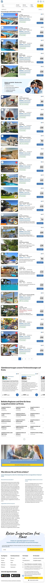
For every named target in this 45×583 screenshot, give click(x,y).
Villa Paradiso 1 (22, 176)
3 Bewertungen (27, 257)
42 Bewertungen (27, 113)
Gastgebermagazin (37, 560)
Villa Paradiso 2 (22, 42)
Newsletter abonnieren (35, 549)
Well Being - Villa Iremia (24, 189)
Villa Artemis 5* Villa (23, 255)
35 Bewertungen (27, 349)
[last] (31, 358)
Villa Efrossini (22, 347)
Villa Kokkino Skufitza (24, 68)
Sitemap (3, 567)
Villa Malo (21, 163)
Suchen (40, 5)
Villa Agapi (21, 124)
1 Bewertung (26, 18)
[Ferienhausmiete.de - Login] (41, 1)
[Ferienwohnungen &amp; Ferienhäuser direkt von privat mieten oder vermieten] (2, 1)
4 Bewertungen (27, 205)
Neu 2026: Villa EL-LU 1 (24, 28)
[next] (29, 358)
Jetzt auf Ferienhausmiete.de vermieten (22, 464)
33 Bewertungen (27, 57)
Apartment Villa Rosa (23, 216)
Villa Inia (21, 150)
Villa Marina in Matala (24, 242)
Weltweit (3, 564)
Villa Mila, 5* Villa (23, 307)
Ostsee (2, 560)
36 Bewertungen (27, 179)
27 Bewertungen (27, 70)
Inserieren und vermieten (38, 558)
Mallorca (3, 562)
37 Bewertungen (27, 44)
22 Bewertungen (27, 100)
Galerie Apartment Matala (25, 137)
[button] (43, 1)
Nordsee (3, 558)
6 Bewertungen (27, 218)
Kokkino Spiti (22, 320)
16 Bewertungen (27, 139)
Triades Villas (22, 334)
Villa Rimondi (22, 268)
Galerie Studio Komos (24, 98)
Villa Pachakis (22, 55)
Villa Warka (21, 111)
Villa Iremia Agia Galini (24, 202)
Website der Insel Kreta (34, 502)
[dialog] (33, 572)
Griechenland (27, 484)
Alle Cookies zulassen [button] (33, 577)
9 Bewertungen (27, 323)
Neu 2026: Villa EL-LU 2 (24, 15)
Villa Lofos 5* (22, 281)
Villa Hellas (21, 229)
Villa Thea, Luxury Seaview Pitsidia (26, 294)
